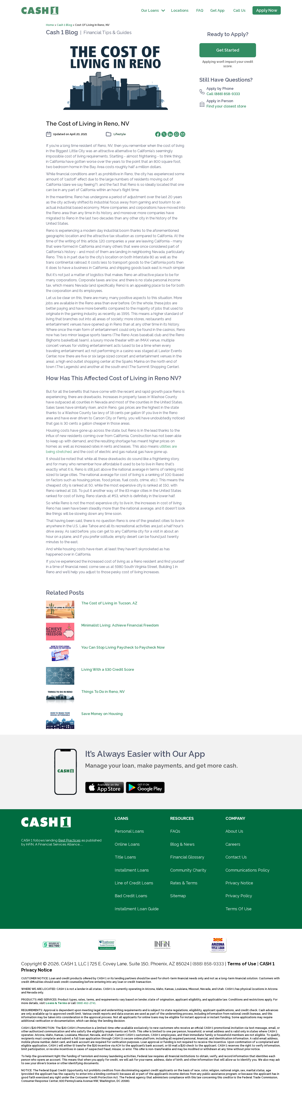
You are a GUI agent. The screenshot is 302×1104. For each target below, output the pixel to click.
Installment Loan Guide (137, 909)
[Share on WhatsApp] (176, 134)
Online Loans (127, 844)
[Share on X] (164, 134)
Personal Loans (129, 831)
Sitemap (178, 895)
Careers (233, 844)
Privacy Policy (239, 895)
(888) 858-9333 (208, 963)
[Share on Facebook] (158, 134)
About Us (234, 831)
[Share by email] (182, 134)
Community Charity (188, 870)
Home (50, 25)
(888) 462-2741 (86, 1003)
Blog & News (182, 844)
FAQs (175, 831)
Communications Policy (248, 870)
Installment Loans (132, 870)
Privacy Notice (239, 883)
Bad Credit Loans (131, 895)
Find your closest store (226, 106)
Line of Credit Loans (134, 883)
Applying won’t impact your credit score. (227, 64)
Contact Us (236, 857)
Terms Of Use (239, 909)
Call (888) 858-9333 (223, 94)
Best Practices (69, 840)
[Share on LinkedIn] (170, 134)
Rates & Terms (183, 883)
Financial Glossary (187, 857)
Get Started (227, 50)
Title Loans (125, 857)
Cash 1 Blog (64, 25)
